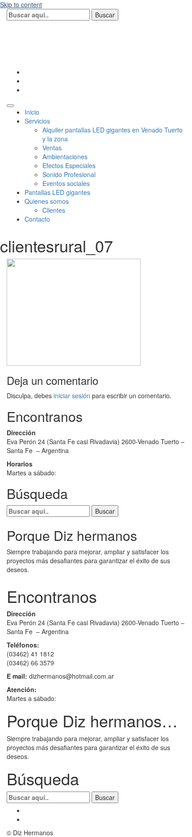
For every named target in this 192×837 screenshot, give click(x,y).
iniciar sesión (72, 395)
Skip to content (21, 4)
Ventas (52, 147)
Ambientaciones (65, 156)
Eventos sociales (66, 183)
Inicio (32, 111)
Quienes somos (47, 201)
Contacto (37, 218)
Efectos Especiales (69, 165)
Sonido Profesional (69, 174)
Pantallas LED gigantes (57, 192)
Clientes (53, 210)
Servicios (37, 120)
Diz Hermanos (58, 40)
